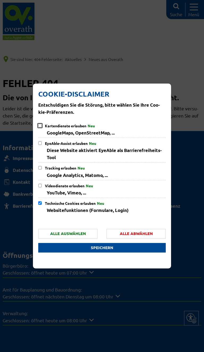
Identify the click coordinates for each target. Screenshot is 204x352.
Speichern (102, 247)
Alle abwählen (136, 233)
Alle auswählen (68, 233)
